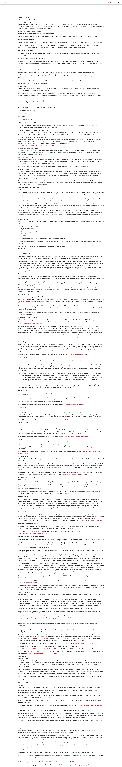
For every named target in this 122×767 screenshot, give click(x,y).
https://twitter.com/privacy (32, 352)
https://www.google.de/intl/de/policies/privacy (89, 705)
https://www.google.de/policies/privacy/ (28, 582)
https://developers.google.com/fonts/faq (61, 745)
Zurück (5, 2)
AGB (83, 258)
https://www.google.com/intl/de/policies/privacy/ (31, 618)
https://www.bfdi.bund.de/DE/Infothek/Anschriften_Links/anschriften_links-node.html (40, 145)
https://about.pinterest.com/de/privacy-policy (74, 474)
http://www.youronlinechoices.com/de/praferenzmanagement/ (41, 653)
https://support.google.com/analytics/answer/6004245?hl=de (34, 533)
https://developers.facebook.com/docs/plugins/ (30, 323)
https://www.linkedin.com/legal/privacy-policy (76, 436)
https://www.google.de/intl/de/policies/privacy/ (84, 765)
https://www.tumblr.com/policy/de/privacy (75, 419)
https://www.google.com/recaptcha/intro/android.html (60, 618)
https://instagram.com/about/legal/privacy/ (73, 404)
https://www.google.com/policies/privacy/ (29, 747)
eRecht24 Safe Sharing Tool (25, 301)
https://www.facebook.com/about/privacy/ (83, 643)
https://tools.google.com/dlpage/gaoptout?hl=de (89, 520)
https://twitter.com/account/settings (74, 354)
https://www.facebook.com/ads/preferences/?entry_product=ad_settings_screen (39, 648)
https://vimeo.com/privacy (83, 725)
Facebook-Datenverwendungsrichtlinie (37, 638)
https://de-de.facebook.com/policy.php (85, 334)
